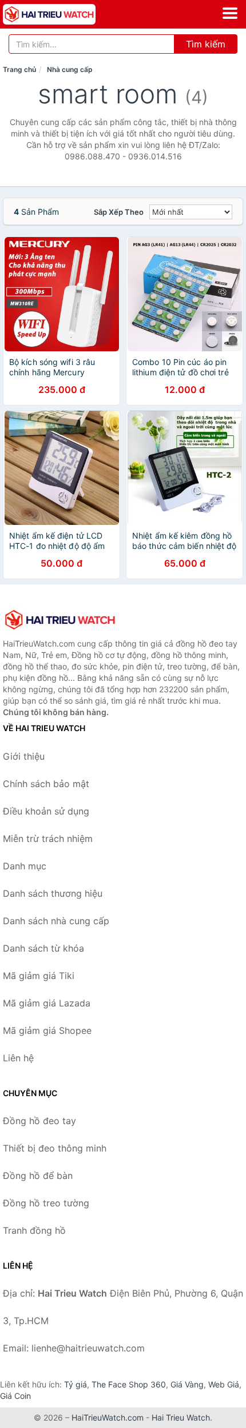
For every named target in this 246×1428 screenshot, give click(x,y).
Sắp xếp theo (119, 211)
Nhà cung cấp (70, 69)
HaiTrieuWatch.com (108, 1417)
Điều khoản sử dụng (46, 811)
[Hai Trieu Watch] (60, 619)
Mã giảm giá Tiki (38, 975)
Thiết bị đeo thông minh (54, 1148)
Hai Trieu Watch (181, 1417)
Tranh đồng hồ (34, 1230)
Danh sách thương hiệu (52, 893)
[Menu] (230, 13)
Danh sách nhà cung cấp (56, 920)
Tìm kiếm (205, 44)
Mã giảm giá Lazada (46, 1003)
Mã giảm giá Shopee (47, 1030)
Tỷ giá (75, 1384)
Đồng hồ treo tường (46, 1203)
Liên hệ (18, 1058)
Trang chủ (19, 69)
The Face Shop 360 (129, 1384)
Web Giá (223, 1384)
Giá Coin (15, 1396)
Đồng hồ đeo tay (39, 1120)
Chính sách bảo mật (46, 783)
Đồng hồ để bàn (38, 1175)
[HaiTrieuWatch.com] (67, 14)
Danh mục (24, 866)
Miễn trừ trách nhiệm (48, 838)
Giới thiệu (24, 756)
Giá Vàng (187, 1384)
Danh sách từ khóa (43, 948)
